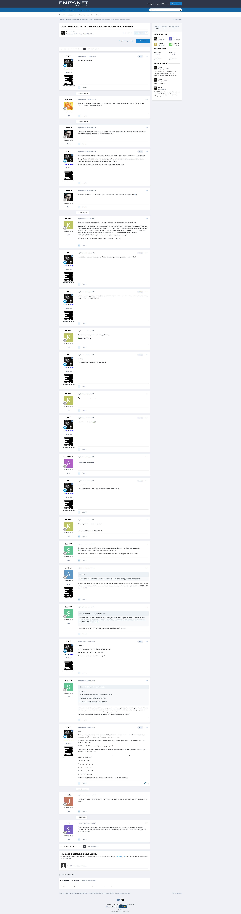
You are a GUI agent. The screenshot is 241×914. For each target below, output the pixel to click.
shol (68, 823)
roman (161, 43)
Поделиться (127, 33)
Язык (108, 904)
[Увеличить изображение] (136, 194)
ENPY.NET (63, 10)
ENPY (72, 32)
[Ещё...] (147, 56)
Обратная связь (118, 904)
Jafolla (68, 795)
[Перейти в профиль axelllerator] (68, 463)
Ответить (143, 41)
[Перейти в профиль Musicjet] (170, 44)
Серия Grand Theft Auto (86, 34)
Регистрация (176, 4)
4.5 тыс (69, 72)
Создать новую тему (126, 41)
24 (69, 144)
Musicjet (176, 43)
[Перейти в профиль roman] (155, 44)
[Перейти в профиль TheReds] (68, 134)
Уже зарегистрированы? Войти (157, 4)
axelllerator (68, 457)
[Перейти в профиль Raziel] (170, 38)
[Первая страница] (61, 49)
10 (69, 473)
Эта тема (172, 10)
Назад (66, 49)
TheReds (68, 127)
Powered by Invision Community (120, 911)
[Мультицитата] (79, 87)
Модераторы (72, 15)
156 (69, 584)
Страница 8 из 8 (93, 49)
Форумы (62, 15)
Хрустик (68, 99)
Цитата (84, 87)
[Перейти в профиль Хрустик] (68, 106)
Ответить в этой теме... (79, 866)
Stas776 (68, 544)
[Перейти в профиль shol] (68, 829)
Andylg (68, 568)
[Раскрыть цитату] (80, 574)
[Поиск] (180, 9)
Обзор (80, 10)
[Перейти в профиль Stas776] (68, 550)
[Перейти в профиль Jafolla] (68, 801)
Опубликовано (87, 56)
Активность (89, 10)
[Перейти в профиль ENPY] (63, 33)
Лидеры (98, 15)
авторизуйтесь (121, 856)
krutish (68, 218)
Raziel (176, 38)
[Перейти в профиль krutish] (68, 225)
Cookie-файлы (129, 904)
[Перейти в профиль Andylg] (68, 574)
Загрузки (72, 10)
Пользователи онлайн (86, 15)
